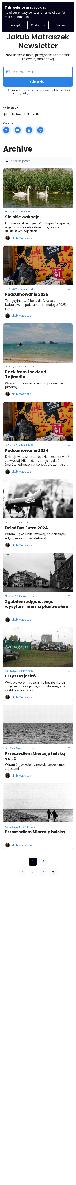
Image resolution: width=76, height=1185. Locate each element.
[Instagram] (29, 130)
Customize (38, 25)
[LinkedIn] (18, 130)
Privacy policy (27, 13)
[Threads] (40, 130)
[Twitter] (6, 130)
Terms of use (52, 13)
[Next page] (43, 872)
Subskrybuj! (38, 82)
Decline (61, 25)
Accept (15, 25)
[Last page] (53, 872)
